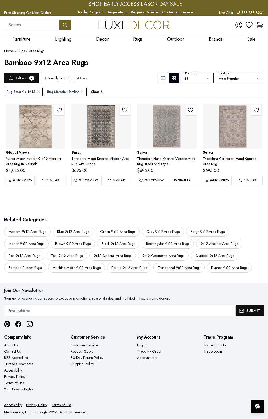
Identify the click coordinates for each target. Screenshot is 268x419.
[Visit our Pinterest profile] (7, 324)
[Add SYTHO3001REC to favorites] (190, 110)
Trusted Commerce (19, 364)
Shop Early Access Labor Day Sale (135, 4)
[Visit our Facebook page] (18, 324)
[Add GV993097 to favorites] (59, 110)
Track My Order (149, 351)
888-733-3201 (252, 12)
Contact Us (12, 351)
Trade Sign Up (215, 345)
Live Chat (226, 12)
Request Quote (144, 12)
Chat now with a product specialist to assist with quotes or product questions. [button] (220, 392)
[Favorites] (249, 25)
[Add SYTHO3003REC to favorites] (256, 110)
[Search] (65, 25)
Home (9, 50)
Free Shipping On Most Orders (27, 12)
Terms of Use (14, 382)
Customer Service (177, 12)
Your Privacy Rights (18, 389)
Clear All (97, 91)
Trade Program (90, 12)
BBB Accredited (16, 357)
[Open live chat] (257, 406)
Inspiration (117, 12)
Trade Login (213, 351)
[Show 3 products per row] (163, 78)
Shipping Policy (82, 364)
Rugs (21, 50)
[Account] (238, 25)
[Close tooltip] (260, 390)
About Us (11, 345)
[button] (259, 25)
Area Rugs (36, 50)
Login (141, 345)
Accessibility (13, 370)
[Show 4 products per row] (174, 78)
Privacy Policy (14, 376)
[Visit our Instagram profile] (30, 324)
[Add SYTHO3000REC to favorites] (125, 110)
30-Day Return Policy (87, 357)
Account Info (147, 357)
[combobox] (31, 25)
